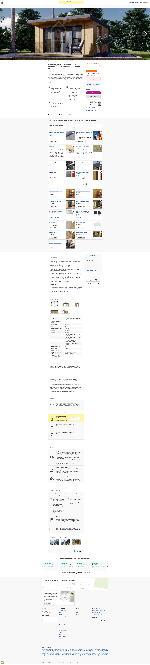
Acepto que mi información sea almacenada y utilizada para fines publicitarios (59, 587)
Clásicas (46, 651)
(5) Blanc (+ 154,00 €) (81, 186)
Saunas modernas (75, 655)
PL (76, 662)
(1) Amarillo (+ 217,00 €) (81, 177)
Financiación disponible (94, 84)
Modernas (50, 651)
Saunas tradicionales (68, 655)
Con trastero (82, 651)
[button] (54, 304)
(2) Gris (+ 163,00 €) (81, 178)
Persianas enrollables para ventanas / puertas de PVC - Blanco (56, 212)
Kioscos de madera (76, 653)
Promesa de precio (62, 621)
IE (77, 662)
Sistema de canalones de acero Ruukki (56, 162)
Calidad (76, 612)
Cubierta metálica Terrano (81, 162)
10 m (48, 653)
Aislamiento (61, 632)
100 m (62, 650)
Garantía (60, 617)
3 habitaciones (79, 650)
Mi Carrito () (145, 2)
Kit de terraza (51, 146)
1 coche (43, 654)
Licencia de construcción (63, 626)
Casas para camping (99, 650)
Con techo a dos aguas (100, 654)
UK (62, 662)
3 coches (51, 654)
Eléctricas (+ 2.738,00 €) (54, 217)
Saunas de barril (59, 657)
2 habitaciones (73, 650)
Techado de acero (52, 172)
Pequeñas (55, 651)
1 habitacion (67, 650)
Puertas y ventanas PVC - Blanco (55, 201)
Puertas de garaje (62, 638)
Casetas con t (93, 651)
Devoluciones (61, 619)
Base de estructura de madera (82, 146)
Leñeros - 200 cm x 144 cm (81, 232)
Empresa (77, 610)
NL (70, 662)
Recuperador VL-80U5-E (81, 222)
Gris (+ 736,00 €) (53, 227)
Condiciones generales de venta (98, 610)
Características (89, 257)
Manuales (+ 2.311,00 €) (82, 215)
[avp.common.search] (148, 6)
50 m (56, 650)
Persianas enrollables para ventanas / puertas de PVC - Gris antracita (84, 212)
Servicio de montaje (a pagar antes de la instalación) (84, 133)
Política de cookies (96, 612)
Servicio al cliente (138, 2)
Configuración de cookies (97, 614)
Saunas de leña (52, 657)
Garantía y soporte (89, 260)
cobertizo (63, 654)
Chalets (85, 649)
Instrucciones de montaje (91, 262)
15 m (51, 653)
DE (65, 662)
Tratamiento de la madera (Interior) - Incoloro (56, 192)
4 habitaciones (85, 650)
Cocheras (53, 655)
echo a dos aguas (99, 651)
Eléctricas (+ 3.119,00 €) (81, 217)
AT (74, 662)
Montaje (60, 641)
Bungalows (81, 649)
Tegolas (60, 634)
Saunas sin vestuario (84, 655)
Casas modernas (60, 649)
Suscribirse (71, 583)
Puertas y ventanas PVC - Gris (82, 201)
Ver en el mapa (47, 603)
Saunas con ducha (101, 655)
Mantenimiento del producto (64, 640)
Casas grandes (75, 649)
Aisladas (68, 651)
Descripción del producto (91, 255)
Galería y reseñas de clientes (91, 270)
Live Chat (2, 662)
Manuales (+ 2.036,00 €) (54, 215)
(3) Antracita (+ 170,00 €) (82, 180)
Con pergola (56, 654)
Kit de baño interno (53, 232)
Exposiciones (78, 616)
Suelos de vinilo (52, 222)
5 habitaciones (91, 650)
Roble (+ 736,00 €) (53, 225)
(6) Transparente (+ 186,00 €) (83, 183)
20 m (53, 650)
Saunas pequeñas (45, 657)
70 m (59, 650)
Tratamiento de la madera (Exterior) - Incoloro (83, 192)
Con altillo (88, 651)
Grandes (59, 651)
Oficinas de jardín (59, 653)
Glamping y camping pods (86, 653)
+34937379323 (64, 2)
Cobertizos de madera (68, 653)
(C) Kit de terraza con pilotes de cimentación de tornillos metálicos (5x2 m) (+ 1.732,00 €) (56, 156)
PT (69, 662)
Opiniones (77, 614)
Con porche (73, 651)
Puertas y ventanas (62, 636)
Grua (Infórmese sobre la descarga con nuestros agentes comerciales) (57, 242)
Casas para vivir (90, 649)
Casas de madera (45, 649)
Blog (76, 617)
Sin (78, 135)
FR (63, 662)
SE (72, 662)
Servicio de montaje (62, 616)
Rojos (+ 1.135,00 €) (53, 177)
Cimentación (61, 628)
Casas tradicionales (53, 649)
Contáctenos (131, 2)
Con (60, 654)
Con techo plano (68, 654)
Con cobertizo (92, 654)
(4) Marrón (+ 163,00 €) (81, 181)
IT (67, 662)
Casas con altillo (48, 650)
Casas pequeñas (68, 649)
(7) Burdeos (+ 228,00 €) (82, 184)
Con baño (78, 651)
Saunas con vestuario (93, 655)
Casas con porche (97, 649)
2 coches (47, 654)
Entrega (87, 265)
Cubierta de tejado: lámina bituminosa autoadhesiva (56, 133)
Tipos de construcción (63, 630)
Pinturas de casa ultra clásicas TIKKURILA (82, 173)
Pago (87, 267)
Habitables (64, 651)
